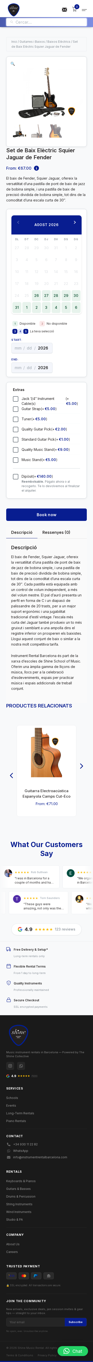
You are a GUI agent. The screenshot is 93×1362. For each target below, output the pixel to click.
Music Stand (40, 460)
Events (11, 1105)
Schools (12, 1098)
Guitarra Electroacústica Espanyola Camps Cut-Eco (46, 793)
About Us (13, 1244)
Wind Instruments (18, 1212)
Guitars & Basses (18, 1189)
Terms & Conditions (19, 1355)
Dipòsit (37, 476)
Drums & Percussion (20, 1196)
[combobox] (49, 22)
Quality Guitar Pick (44, 429)
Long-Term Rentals (20, 1113)
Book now (46, 514)
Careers (12, 1252)
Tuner (34, 419)
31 (17, 307)
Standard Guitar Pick (46, 439)
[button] (12, 63)
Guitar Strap (39, 409)
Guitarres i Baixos (32, 41)
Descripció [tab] (21, 532)
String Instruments (19, 1204)
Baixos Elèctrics (58, 41)
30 (76, 295)
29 (66, 295)
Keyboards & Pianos (21, 1181)
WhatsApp (20, 1151)
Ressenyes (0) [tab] (56, 532)
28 (56, 295)
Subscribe (76, 1322)
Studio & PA (14, 1219)
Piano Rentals (16, 1121)
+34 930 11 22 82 (25, 1144)
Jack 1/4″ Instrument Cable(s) (50, 401)
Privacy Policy (47, 1355)
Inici (14, 41)
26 (36, 295)
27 (46, 295)
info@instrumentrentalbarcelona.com (40, 1157)
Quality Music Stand (46, 449)
